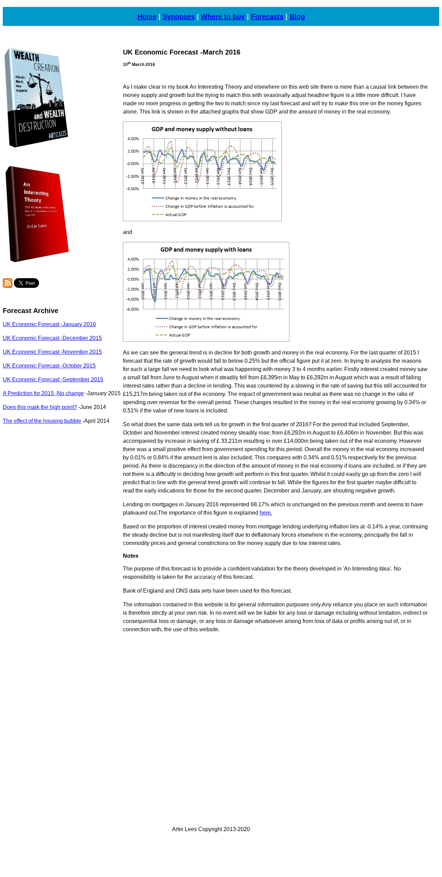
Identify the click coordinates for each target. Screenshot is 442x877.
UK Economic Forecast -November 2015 (52, 352)
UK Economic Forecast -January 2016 (49, 324)
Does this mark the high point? (40, 407)
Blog (297, 16)
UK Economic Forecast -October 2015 (49, 366)
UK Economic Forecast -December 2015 (52, 338)
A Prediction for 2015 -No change (43, 393)
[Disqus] (276, 725)
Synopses (179, 16)
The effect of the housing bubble (42, 421)
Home (146, 16)
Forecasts (267, 16)
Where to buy (223, 16)
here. (266, 513)
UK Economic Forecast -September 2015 (53, 379)
